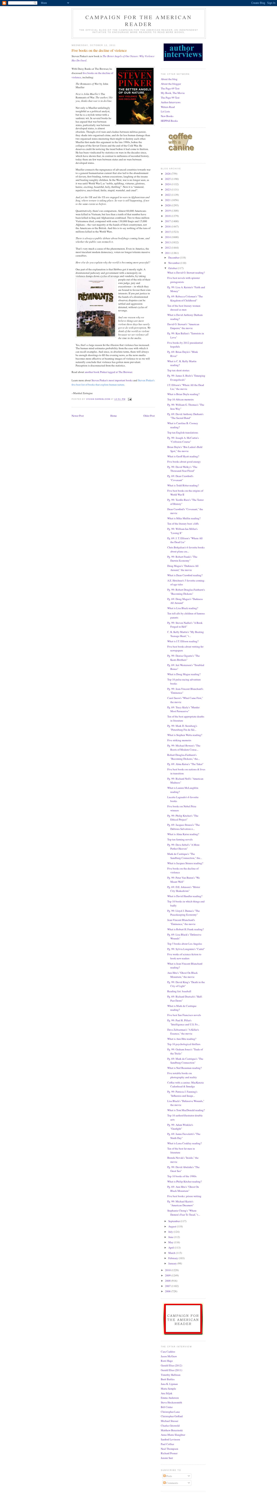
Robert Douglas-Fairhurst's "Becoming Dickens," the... (183, 757)
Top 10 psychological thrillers (183, 1044)
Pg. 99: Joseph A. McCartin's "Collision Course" (183, 440)
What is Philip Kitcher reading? (184, 1181)
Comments (172, 1483)
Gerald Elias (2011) (171, 1370)
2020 (168, 205)
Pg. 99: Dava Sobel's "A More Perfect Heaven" (183, 847)
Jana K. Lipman (169, 1384)
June (171, 1237)
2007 (168, 1286)
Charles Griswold (170, 1425)
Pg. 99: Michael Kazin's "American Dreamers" (180, 1203)
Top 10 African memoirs (180, 399)
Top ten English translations (182, 432)
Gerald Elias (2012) (171, 1365)
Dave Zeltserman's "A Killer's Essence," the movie (183, 1032)
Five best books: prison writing (184, 1196)
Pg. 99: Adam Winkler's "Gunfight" (180, 1127)
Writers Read (168, 107)
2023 (168, 189)
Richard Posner (169, 1453)
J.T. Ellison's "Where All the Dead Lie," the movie (185, 387)
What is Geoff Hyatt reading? (183, 456)
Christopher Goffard (172, 1416)
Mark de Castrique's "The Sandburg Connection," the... (184, 856)
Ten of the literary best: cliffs (183, 523)
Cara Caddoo (168, 1351)
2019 (168, 210)
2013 (168, 242)
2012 (168, 247)
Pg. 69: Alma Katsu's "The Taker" (185, 764)
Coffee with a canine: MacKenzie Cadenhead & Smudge (185, 1084)
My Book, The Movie (173, 93)
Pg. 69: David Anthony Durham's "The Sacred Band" (185, 416)
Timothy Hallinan (170, 1375)
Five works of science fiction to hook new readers (184, 956)
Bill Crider (167, 1407)
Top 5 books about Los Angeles (184, 943)
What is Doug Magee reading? (184, 674)
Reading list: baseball (179, 991)
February (173, 1258)
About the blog (169, 79)
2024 (168, 184)
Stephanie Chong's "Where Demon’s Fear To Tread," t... (183, 1212)
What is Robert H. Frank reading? (185, 929)
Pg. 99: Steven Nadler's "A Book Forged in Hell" (185, 625)
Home (113, 415)
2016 (168, 226)
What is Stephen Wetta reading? (184, 735)
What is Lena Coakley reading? (184, 1143)
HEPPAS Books (169, 121)
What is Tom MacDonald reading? (186, 1110)
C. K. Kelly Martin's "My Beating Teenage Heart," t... (185, 634)
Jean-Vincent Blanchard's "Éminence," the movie (181, 922)
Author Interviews (170, 102)
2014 (168, 237)
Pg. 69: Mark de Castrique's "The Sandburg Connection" (185, 1061)
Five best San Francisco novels (184, 1015)
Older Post (149, 415)
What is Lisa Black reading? (182, 608)
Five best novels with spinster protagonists (183, 280)
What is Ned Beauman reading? (184, 1068)
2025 (168, 179)
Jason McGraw (169, 1356)
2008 (168, 1280)
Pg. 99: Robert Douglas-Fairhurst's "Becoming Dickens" (186, 592)
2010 (168, 1270)
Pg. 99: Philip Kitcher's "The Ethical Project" (182, 818)
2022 (168, 195)
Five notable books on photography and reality (182, 1075)
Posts (169, 1476)
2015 (168, 232)
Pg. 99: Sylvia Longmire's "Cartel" (186, 949)
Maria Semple (168, 1388)
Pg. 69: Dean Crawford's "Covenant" (180, 478)
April (171, 1247)
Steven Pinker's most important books (112, 380)
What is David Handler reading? (184, 896)
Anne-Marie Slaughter (173, 1435)
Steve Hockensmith (171, 1402)
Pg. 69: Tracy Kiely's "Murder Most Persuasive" (183, 709)
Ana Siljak (166, 1393)
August (172, 1226)
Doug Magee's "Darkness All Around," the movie (183, 568)
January (172, 1263)
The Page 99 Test (170, 97)
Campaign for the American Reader (138, 20)
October (173, 268)
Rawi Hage (167, 1361)
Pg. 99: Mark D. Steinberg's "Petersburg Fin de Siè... (182, 728)
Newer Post (78, 415)
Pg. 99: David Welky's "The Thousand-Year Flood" (182, 469)
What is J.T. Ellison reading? (183, 641)
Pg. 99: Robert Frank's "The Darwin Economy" (182, 559)
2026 (168, 173)
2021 (168, 200)
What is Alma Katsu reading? (183, 834)
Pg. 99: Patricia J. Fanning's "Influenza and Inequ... (182, 1094)
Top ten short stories (178, 370)
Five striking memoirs (179, 740)
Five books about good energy (184, 461)
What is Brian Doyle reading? (183, 394)
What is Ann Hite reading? (181, 1039)
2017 (168, 221)
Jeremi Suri (167, 1458)
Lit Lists (165, 111)
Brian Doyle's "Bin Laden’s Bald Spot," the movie (184, 449)
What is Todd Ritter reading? (183, 485)
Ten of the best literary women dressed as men (183, 308)
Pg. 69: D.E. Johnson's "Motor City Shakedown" (183, 889)
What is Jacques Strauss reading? (185, 863)
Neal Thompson (169, 1449)
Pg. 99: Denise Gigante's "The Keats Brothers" (183, 658)
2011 (168, 253)
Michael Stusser (169, 1421)
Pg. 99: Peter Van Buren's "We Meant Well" (183, 879)
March (172, 1253)
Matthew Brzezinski (172, 1430)
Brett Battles (168, 1379)
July (171, 1231)
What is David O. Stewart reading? (186, 272)
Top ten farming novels (180, 839)
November (174, 263)
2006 (168, 1291)
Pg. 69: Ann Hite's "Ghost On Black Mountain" (183, 1189)
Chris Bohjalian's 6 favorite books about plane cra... (186, 549)
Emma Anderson (170, 1398)
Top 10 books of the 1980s (181, 1176)
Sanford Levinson (170, 1439)
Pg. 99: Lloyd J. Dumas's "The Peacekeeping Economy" (183, 913)
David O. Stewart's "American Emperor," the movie (183, 326)
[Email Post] (129, 399)
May (171, 1242)
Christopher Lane (170, 1412)
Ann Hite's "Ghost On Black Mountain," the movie (182, 975)
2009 (168, 1275)
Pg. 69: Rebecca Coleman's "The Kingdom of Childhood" (185, 298)
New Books (167, 116)
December (174, 257)
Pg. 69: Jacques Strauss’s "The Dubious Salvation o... (183, 827)
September (174, 1221)
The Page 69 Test (170, 88)
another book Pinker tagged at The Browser (108, 372)
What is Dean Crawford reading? (185, 575)
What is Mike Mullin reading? (184, 518)
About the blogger (171, 84)
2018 (168, 216)
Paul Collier (167, 1444)
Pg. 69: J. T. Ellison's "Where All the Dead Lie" (185, 540)
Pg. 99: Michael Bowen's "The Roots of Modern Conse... (183, 747)
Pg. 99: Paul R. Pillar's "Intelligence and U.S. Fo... (183, 1022)
